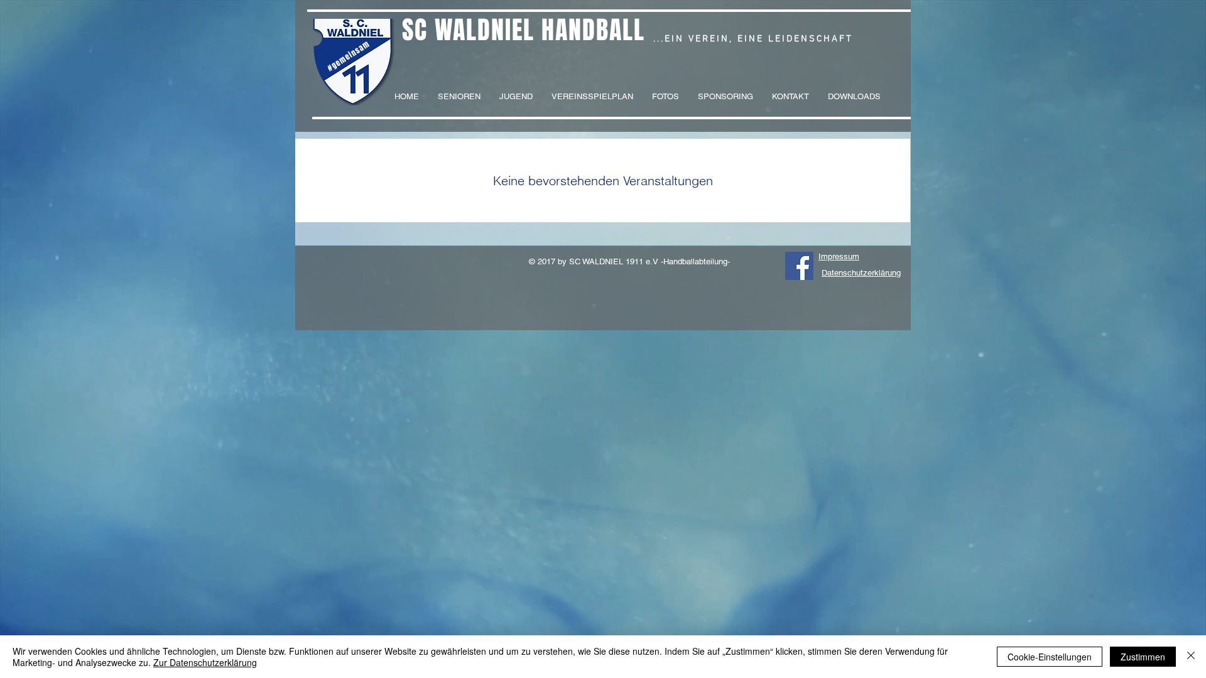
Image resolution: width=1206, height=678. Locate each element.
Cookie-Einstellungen (1050, 656)
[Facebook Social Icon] (799, 266)
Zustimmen (1143, 656)
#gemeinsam (348, 55)
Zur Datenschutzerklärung (205, 662)
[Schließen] (1190, 656)
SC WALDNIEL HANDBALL (523, 29)
